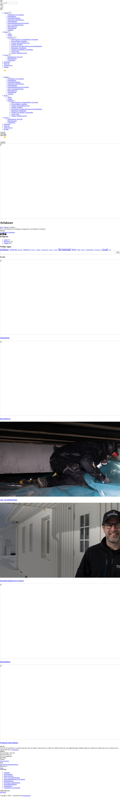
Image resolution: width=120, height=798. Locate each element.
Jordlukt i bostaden (16, 107)
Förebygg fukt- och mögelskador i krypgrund (24, 102)
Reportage (11, 100)
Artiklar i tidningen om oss (19, 116)
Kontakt (6, 129)
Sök (118, 252)
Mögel (74, 250)
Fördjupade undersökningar (16, 84)
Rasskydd (83, 249)
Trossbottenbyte (97, 249)
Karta (1, 768)
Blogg (5, 95)
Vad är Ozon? (15, 114)
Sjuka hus (7, 126)
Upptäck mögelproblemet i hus (20, 106)
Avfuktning (11, 232)
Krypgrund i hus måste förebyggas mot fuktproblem (26, 109)
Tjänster (6, 77)
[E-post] (5, 234)
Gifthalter (38, 249)
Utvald (105, 249)
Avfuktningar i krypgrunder (16, 79)
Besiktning (20, 249)
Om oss (6, 117)
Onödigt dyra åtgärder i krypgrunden (22, 112)
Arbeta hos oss (8, 127)
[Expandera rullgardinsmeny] (10, 77)
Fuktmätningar (12, 80)
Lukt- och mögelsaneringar (15, 89)
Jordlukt (56, 249)
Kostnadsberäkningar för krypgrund (18, 87)
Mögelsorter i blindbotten (18, 111)
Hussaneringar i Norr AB (15, 119)
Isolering (51, 249)
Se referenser (15, 750)
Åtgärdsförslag (12, 92)
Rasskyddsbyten (12, 90)
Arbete (10, 97)
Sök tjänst (3, 792)
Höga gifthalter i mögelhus (19, 104)
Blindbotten (26, 249)
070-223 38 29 (4, 761)
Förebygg (33, 249)
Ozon (78, 249)
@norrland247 (26, 795)
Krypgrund (64, 249)
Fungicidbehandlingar (14, 82)
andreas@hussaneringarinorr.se (9, 764)
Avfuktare (10, 94)
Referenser (7, 124)
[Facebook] (1, 234)
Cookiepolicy (11, 122)
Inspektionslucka (44, 249)
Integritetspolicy (12, 121)
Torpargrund (89, 249)
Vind (110, 249)
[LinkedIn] (3, 234)
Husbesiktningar (12, 85)
